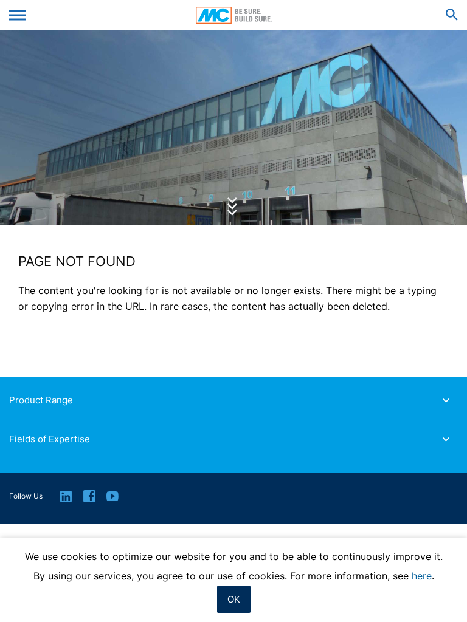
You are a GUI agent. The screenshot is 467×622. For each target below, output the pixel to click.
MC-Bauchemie (234, 15)
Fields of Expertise (49, 439)
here (422, 576)
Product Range (41, 400)
